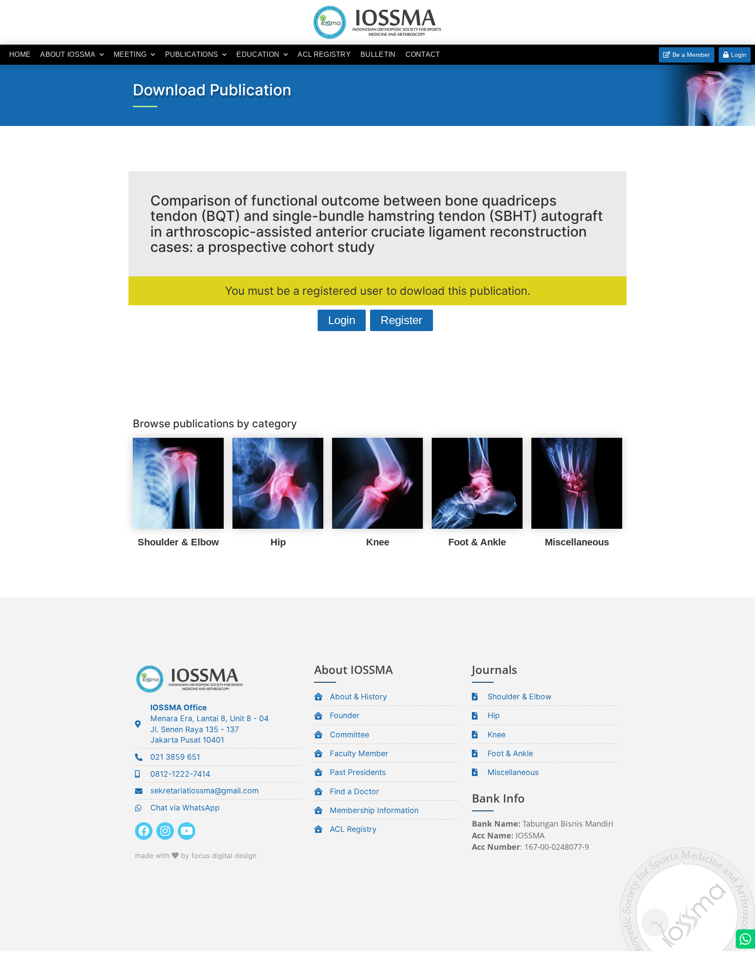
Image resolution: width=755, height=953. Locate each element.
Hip (278, 542)
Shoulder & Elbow (178, 542)
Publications (191, 54)
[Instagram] (165, 831)
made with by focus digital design (195, 855)
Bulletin (377, 54)
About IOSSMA (67, 54)
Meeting (130, 54)
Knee (377, 542)
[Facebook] (143, 831)
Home (20, 54)
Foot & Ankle (477, 542)
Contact (422, 54)
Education (257, 54)
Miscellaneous (577, 542)
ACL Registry (324, 54)
